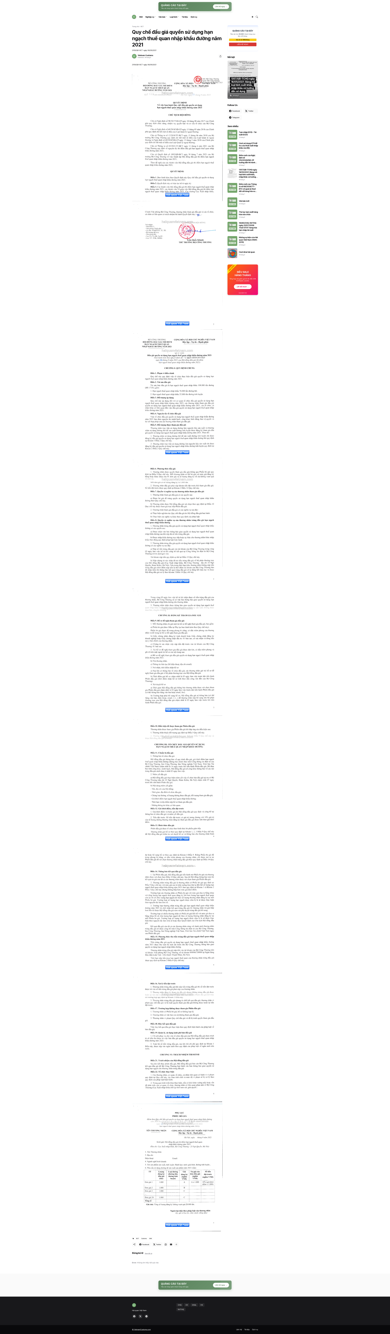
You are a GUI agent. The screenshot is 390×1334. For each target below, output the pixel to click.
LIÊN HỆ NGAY (242, 44)
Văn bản (162, 17)
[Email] (171, 1244)
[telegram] (146, 1316)
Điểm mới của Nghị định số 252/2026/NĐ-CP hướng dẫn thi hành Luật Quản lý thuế (247, 159)
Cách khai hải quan (247, 252)
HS (201, 1305)
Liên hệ (239, 1330)
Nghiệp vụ (149, 17)
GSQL (194, 1305)
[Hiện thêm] (176, 1244)
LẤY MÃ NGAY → (243, 287)
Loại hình (173, 17)
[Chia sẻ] (220, 56)
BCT (142, 26)
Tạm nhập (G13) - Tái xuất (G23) (247, 133)
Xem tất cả (148, 1253)
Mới (141, 17)
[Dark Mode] (251, 17)
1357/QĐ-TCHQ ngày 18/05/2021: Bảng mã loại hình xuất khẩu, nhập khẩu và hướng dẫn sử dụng (248, 173)
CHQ (179, 1305)
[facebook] (134, 1316)
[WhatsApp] (166, 1244)
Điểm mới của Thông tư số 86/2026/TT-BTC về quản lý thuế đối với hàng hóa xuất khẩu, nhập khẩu (248, 188)
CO (187, 1305)
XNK (150, 1238)
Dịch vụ (194, 17)
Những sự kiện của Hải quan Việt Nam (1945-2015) (248, 239)
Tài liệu (185, 17)
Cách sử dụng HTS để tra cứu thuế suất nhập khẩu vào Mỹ (248, 145)
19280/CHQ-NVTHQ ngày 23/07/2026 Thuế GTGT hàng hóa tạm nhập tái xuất (248, 226)
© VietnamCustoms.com (141, 1330)
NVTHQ (181, 1309)
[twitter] (140, 1316)
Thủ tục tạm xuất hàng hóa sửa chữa (248, 213)
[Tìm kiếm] (256, 17)
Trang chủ (135, 26)
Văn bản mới (244, 201)
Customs (144, 1238)
